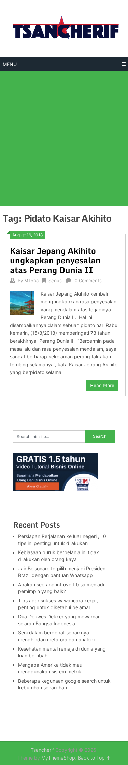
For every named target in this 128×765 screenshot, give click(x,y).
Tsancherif (42, 750)
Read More (102, 385)
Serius (55, 280)
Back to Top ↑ (94, 758)
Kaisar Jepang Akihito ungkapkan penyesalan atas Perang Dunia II (55, 260)
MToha (31, 280)
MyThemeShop (58, 758)
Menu (10, 64)
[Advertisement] (64, 139)
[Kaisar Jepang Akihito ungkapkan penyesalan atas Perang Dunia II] (22, 303)
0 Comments (88, 280)
